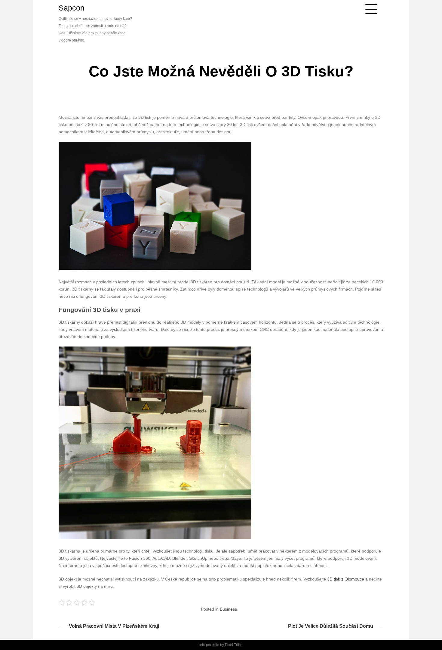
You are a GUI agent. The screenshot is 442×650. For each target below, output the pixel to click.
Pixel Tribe (233, 645)
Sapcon (71, 8)
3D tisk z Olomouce (345, 579)
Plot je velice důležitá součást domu (330, 626)
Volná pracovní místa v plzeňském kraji (114, 626)
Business (228, 609)
